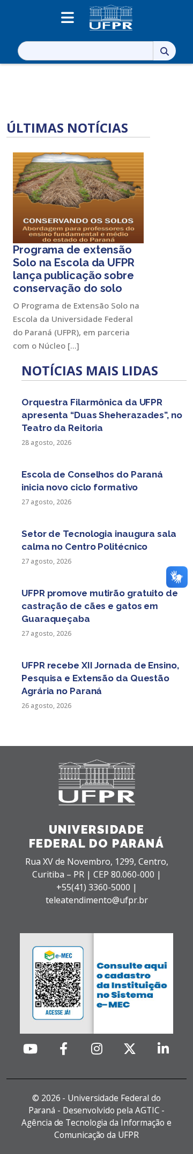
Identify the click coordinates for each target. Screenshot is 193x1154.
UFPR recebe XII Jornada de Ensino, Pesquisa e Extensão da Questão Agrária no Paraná (100, 678)
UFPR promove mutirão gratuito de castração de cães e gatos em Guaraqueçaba (99, 606)
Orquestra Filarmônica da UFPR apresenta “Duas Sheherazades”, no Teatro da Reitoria (101, 415)
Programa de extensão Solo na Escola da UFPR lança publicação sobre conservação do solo (74, 269)
